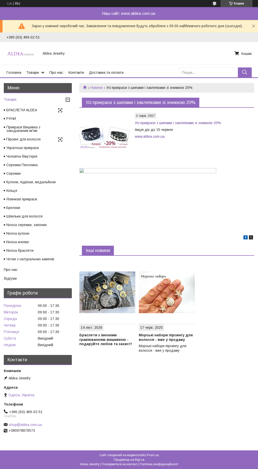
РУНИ (11, 119)
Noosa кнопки (17, 242)
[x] (251, 238)
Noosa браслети (20, 250)
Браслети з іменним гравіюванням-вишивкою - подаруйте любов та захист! (105, 339)
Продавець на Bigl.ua (129, 459)
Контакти (76, 72)
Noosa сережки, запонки (26, 225)
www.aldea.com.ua (150, 136)
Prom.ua (153, 455)
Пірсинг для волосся (23, 139)
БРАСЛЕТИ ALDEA (21, 110)
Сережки (13, 173)
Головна (13, 72)
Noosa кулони (17, 233)
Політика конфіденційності (159, 464)
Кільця (11, 191)
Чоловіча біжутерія (21, 156)
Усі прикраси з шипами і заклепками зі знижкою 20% (178, 123)
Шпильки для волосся (24, 216)
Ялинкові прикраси (21, 199)
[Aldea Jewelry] (21, 53)
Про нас (56, 72)
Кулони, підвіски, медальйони (31, 182)
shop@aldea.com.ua (25, 425)
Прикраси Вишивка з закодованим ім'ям (23, 129)
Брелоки (13, 208)
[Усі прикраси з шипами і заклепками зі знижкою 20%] (104, 138)
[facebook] (245, 238)
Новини (96, 88)
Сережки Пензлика (22, 165)
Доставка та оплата (106, 72)
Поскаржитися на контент (120, 464)
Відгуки (10, 278)
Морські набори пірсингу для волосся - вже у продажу (166, 337)
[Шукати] (245, 72)
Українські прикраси (22, 148)
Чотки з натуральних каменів (30, 259)
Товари (32, 72)
